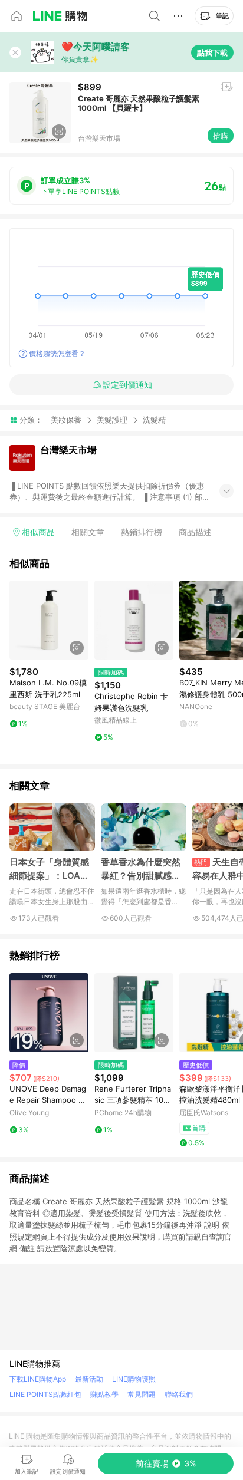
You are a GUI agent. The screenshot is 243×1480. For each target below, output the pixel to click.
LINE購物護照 (134, 1378)
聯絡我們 (179, 1394)
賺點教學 (104, 1394)
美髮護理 (112, 419)
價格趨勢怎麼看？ (57, 353)
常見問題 (141, 1394)
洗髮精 (154, 420)
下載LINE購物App (37, 1378)
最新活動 (89, 1378)
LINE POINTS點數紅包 (45, 1394)
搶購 (220, 135)
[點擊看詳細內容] (48, 620)
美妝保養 (66, 419)
